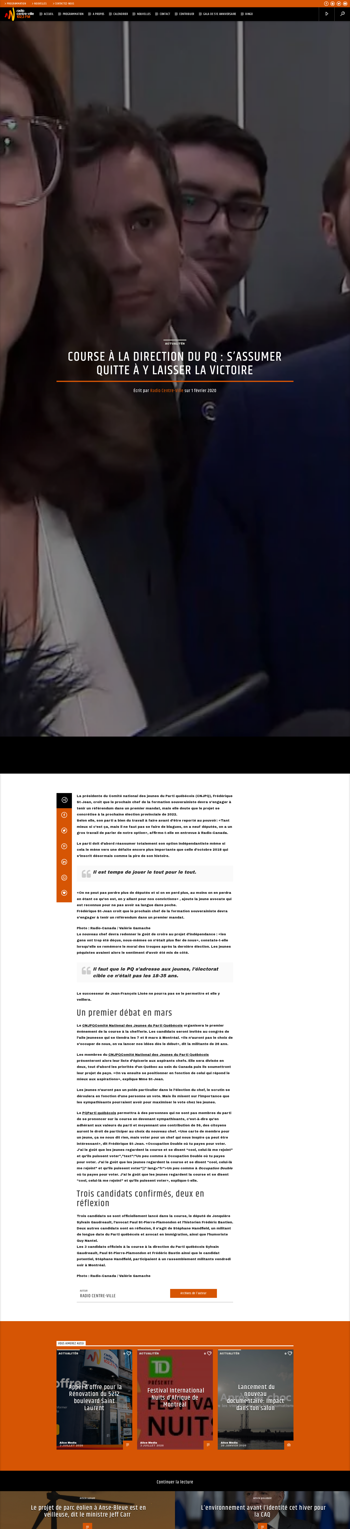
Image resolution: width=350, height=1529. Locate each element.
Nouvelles (40, 3)
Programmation (16, 3)
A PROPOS (98, 14)
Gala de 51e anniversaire (219, 14)
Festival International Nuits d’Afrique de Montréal (175, 1486)
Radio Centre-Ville (167, 431)
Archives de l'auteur (193, 1381)
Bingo (249, 14)
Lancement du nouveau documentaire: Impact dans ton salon (255, 1486)
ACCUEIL (49, 14)
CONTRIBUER (186, 14)
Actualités (175, 384)
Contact (165, 14)
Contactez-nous (64, 3)
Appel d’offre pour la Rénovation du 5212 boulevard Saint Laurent (95, 1486)
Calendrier (120, 14)
